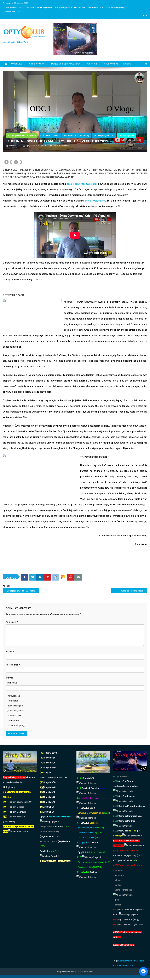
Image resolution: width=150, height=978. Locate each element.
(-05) (115, 816)
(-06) (115, 821)
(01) (78, 872)
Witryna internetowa (11, 680)
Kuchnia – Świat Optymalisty (113, 7)
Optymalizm (93, 7)
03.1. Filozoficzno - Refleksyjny (76, 136)
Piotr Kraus (127, 965)
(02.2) (99, 832)
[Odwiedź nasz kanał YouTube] (70, 577)
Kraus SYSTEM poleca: (14, 7)
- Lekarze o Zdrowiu (86, 832)
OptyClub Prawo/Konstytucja (131, 806)
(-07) (115, 831)
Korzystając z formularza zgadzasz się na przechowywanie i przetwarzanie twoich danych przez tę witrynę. (16, 711)
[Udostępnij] (24, 577)
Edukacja (89, 823)
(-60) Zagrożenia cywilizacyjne (128, 865)
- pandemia (118, 875)
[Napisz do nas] (78, 577)
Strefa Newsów (36, 63)
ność (103, 852)
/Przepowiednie (130, 786)
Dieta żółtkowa (79, 7)
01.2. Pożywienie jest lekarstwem (22, 136)
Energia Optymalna (127, 961)
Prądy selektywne (62, 7)
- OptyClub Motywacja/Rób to (90, 813)
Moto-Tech (49, 851)
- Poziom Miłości (13, 807)
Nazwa (10, 651)
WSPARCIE (92, 63)
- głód (116, 900)
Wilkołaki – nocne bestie (132, 591)
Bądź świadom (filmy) (128, 919)
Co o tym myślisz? (126, 136)
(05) (78, 798)
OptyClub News (32, 146)
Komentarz (12, 622)
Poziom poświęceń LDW (20, 802)
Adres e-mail (13, 665)
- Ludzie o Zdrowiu (85, 837)
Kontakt (127, 63)
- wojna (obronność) (123, 890)
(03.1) (107, 813)
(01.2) (107, 862)
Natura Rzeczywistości (55, 817)
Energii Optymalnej (95, 200)
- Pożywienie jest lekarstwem (90, 862)
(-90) (115, 924)
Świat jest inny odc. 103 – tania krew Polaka (23, 591)
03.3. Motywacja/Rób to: (104, 136)
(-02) (115, 781)
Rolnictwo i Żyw (88, 852)
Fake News (123, 776)
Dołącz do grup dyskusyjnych (65, 63)
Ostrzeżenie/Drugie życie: (130, 924)
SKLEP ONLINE (111, 63)
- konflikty (117, 885)
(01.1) (99, 867)
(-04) (115, 806)
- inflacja (117, 880)
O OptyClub (16, 63)
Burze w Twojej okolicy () (128, 855)
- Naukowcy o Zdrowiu (87, 828)
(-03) (115, 796)
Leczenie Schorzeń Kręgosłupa (39, 7)
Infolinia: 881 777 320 (13, 12)
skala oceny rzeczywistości (82, 183)
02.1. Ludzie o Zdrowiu (49, 136)
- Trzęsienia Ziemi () (125, 860)
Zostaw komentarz (60, 146)
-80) (116, 919)
